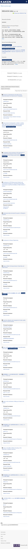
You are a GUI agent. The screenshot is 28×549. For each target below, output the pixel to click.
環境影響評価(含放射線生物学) (8, 338)
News (2, 538)
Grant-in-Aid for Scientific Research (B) (10, 169)
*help (25, 13)
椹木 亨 (4, 505)
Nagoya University (6, 493)
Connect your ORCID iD (19, 13)
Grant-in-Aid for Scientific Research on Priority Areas (12, 439)
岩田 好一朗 (5, 431)
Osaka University (6, 147)
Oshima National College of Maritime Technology (12, 116)
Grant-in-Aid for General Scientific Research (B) (11, 334)
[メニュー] (26, 1)
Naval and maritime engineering (13, 50)
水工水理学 (4, 46)
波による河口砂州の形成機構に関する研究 (11, 293)
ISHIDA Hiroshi (6, 101)
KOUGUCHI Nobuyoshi (7, 191)
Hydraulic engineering (17, 46)
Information (3, 532)
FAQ (2, 536)
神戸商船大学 (5, 208)
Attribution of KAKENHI (5, 543)
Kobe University (6, 118)
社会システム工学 (6, 392)
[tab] (14, 73)
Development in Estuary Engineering (10, 240)
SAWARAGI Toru (6, 408)
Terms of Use (3, 540)
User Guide (3, 534)
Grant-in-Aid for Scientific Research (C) (10, 109)
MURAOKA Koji (6, 381)
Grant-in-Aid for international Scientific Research (11, 227)
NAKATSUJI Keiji (6, 245)
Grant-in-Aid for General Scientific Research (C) (11, 361)
